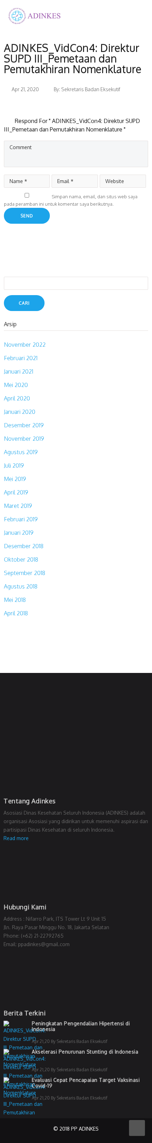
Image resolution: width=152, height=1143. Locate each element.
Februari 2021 (20, 358)
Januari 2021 (18, 371)
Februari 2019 (21, 519)
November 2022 (25, 344)
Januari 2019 (19, 532)
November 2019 (24, 438)
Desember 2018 (23, 546)
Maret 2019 (18, 505)
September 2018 (24, 572)
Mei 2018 (15, 599)
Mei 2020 (16, 384)
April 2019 (16, 492)
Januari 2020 (19, 411)
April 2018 (16, 613)
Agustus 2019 (21, 452)
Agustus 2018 (20, 586)
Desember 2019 (24, 425)
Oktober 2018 (21, 559)
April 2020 (17, 398)
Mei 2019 (15, 478)
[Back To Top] (137, 1128)
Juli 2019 (14, 465)
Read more (16, 838)
